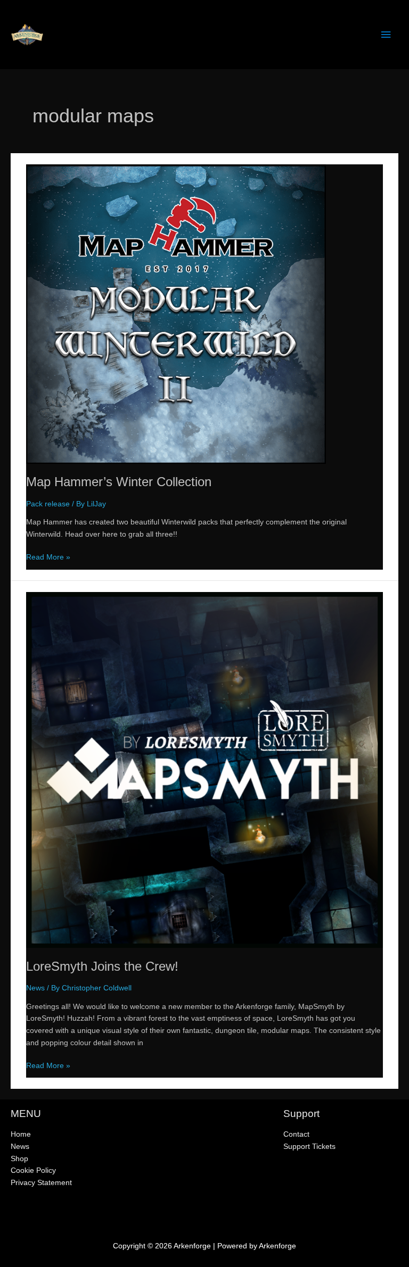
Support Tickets (309, 1147)
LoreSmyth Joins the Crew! (102, 966)
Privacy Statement (41, 1183)
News (35, 988)
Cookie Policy (33, 1170)
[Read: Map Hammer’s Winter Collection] (176, 314)
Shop (19, 1159)
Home (21, 1134)
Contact (296, 1134)
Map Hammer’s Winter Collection (118, 482)
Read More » (48, 558)
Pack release (48, 504)
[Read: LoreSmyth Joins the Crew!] (204, 769)
